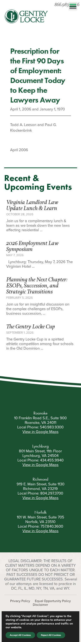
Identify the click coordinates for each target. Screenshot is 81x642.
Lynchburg (40, 446)
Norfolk (40, 512)
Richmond (40, 479)
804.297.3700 (51, 493)
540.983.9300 (52, 427)
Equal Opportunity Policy (53, 601)
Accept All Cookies (20, 635)
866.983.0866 (66, 4)
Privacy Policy (20, 601)
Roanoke (40, 413)
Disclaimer (40, 605)
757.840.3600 (51, 526)
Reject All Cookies (51, 635)
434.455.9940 (52, 460)
